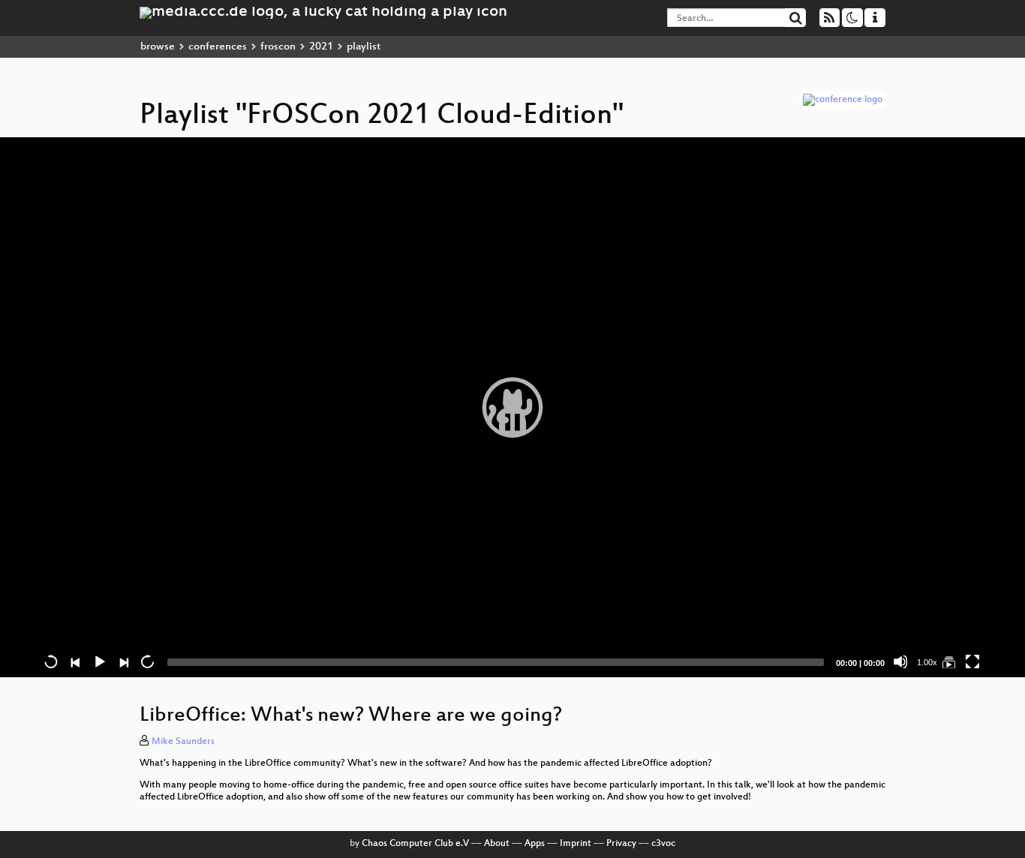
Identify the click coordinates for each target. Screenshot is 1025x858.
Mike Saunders (183, 741)
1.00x (927, 662)
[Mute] (900, 661)
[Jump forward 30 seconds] (147, 661)
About (496, 843)
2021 (321, 46)
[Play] (512, 407)
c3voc (663, 843)
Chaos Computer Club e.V (415, 843)
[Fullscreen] (972, 661)
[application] (512, 407)
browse (157, 46)
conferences (217, 46)
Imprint (575, 843)
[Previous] (75, 661)
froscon (278, 46)
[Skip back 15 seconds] (51, 661)
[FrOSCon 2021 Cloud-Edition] (948, 661)
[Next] (123, 661)
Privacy (621, 843)
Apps (535, 843)
